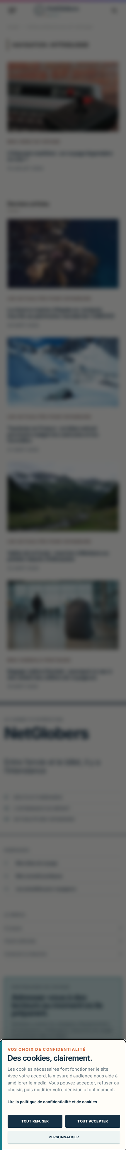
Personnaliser (64, 1137)
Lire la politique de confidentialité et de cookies (52, 1101)
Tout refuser (35, 1121)
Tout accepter (92, 1121)
